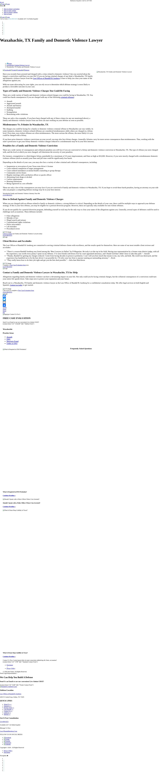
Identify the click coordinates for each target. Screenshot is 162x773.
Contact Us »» (8, 711)
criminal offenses (67, 97)
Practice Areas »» (9, 708)
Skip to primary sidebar (11, 12)
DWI (8, 339)
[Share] (81, 305)
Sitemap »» (7, 714)
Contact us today (16, 285)
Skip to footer (8, 14)
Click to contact (7, 233)
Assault (9, 337)
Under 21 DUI (12, 343)
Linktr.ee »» (7, 713)
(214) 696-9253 (12, 19)
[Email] (81, 302)
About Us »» (7, 704)
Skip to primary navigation (12, 9)
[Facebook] (81, 296)
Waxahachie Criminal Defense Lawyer (18, 65)
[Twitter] (81, 299)
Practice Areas (83, 27)
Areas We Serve (83, 29)
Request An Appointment (83, 34)
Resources (83, 30)
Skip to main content (10, 10)
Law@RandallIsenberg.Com (8, 731)
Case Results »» (8, 709)
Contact (83, 32)
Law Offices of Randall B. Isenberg (46, 78)
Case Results (83, 25)
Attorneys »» (7, 706)
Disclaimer (10, 665)
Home (83, 22)
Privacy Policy (11, 668)
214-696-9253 (4, 721)
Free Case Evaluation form (18, 265)
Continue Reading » (9, 495)
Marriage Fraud (12, 341)
